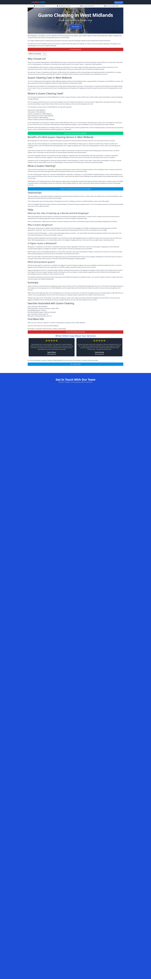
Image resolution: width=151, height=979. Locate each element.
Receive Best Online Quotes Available (75, 133)
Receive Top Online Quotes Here (75, 332)
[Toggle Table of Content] (43, 54)
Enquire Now (75, 369)
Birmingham (31, 329)
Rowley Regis (62, 329)
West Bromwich (47, 329)
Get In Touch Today (75, 49)
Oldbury (55, 329)
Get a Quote (75, 26)
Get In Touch (118, 2)
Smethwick (39, 329)
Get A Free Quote (76, 364)
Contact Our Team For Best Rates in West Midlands (75, 189)
